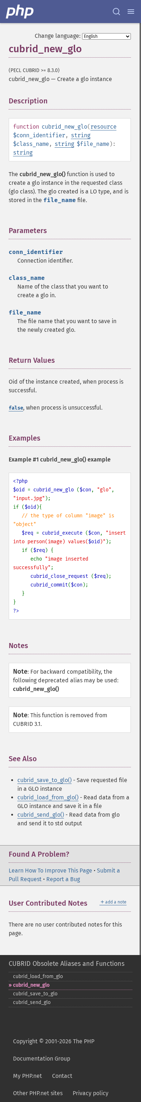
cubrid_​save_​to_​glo (35, 994)
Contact (62, 1075)
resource (103, 126)
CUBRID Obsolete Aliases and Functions (66, 964)
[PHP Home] (20, 11)
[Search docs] (116, 11)
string (80, 135)
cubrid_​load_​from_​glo (38, 976)
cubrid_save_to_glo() (44, 780)
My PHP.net (27, 1075)
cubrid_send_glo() (40, 814)
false (16, 408)
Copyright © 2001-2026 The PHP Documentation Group (53, 1050)
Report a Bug (63, 879)
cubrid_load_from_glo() (47, 797)
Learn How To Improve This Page (50, 870)
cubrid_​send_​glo (32, 1002)
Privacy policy (90, 1093)
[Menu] (131, 11)
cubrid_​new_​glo (31, 985)
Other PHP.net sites (38, 1093)
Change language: (58, 35)
